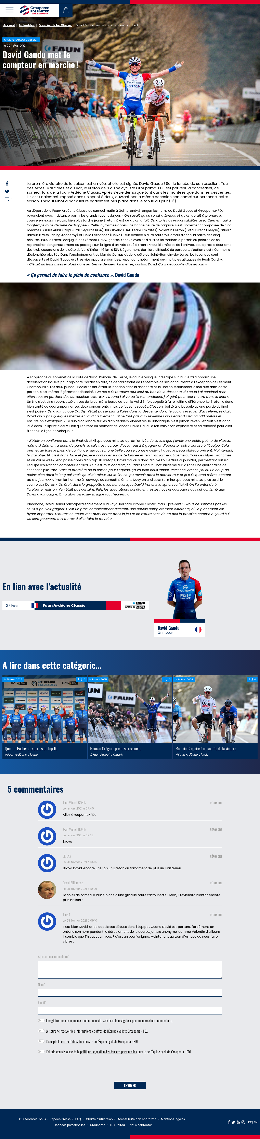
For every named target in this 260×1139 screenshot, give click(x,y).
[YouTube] (238, 1122)
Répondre (216, 803)
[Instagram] (243, 1122)
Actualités (27, 25)
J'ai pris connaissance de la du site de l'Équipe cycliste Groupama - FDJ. (118, 1051)
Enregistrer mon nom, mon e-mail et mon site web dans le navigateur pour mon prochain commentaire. (109, 1020)
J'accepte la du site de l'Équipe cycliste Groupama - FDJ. (92, 1041)
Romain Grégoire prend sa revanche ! (116, 748)
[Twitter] (233, 1122)
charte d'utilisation (72, 1041)
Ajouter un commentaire (53, 956)
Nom (41, 984)
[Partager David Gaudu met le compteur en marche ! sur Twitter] (11, 191)
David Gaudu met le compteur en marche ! (40, 59)
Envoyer (130, 1085)
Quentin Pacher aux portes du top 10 (31, 748)
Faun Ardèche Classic (55, 25)
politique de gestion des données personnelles (108, 1051)
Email (42, 1002)
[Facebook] (229, 1122)
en (256, 1122)
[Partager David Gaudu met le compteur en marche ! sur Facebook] (11, 183)
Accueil (9, 25)
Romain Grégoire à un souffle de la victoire (206, 748)
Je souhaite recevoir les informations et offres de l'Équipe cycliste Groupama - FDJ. (97, 1031)
